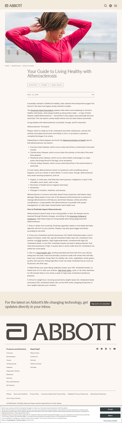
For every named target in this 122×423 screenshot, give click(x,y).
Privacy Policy (22, 420)
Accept (110, 409)
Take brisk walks (64, 270)
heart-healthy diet (44, 253)
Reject (110, 415)
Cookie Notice (11, 420)
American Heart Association (42, 110)
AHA (39, 240)
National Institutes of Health (74, 140)
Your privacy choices (110, 420)
